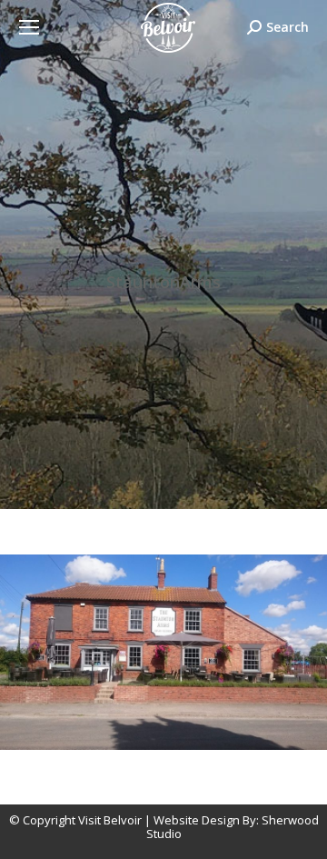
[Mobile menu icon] (29, 27)
